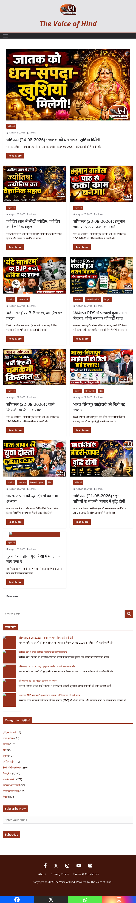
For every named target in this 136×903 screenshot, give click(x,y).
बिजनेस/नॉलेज (90, 391)
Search (129, 614)
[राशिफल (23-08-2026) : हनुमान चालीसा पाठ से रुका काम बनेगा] (101, 184)
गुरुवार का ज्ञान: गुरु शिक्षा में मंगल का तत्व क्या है (33, 558)
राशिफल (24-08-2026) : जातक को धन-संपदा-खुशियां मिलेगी (53, 140)
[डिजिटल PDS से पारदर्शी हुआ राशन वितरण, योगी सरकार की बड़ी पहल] (101, 275)
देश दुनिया (11, 299)
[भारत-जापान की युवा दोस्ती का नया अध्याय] (34, 458)
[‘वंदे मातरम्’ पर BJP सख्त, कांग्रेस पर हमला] (34, 275)
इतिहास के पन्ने (23, 299)
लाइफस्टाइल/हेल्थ (11, 791)
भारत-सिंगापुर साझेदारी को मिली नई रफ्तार (99, 407)
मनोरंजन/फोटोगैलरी (11, 785)
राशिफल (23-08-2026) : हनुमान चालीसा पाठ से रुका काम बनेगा (99, 224)
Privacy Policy (60, 874)
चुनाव (5, 755)
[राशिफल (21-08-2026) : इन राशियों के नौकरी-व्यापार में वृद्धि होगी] (101, 458)
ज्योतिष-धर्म (11, 126)
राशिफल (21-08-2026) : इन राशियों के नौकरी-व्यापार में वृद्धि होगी (99, 498)
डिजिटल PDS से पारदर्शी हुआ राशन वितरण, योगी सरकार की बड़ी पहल (100, 315)
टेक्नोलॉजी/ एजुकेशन (93, 299)
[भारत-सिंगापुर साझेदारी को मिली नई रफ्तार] (101, 367)
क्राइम (6, 744)
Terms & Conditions (86, 874)
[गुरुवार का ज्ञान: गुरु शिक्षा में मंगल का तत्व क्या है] (34, 534)
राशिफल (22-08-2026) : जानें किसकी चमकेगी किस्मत (30, 407)
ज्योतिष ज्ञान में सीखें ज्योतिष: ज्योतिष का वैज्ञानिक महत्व (33, 224)
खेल (4, 750)
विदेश (101, 391)
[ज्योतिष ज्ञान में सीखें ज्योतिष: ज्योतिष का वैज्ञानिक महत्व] (34, 184)
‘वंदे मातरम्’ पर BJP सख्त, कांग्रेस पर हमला (34, 315)
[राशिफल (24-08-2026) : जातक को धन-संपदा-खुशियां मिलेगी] (68, 84)
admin (32, 132)
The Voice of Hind (68, 23)
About (42, 874)
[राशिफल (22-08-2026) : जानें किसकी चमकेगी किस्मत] (34, 367)
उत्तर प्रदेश (78, 299)
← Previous (10, 596)
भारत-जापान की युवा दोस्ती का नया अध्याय (32, 498)
